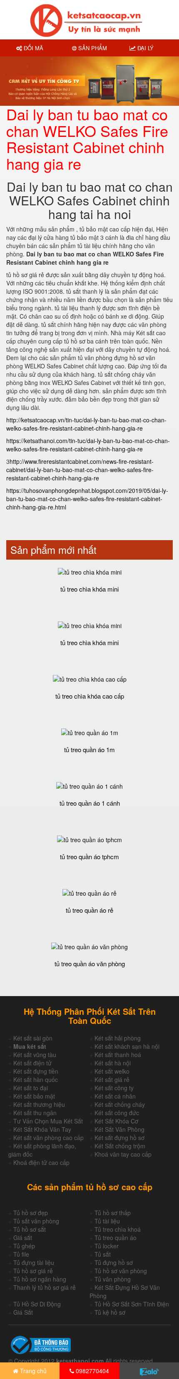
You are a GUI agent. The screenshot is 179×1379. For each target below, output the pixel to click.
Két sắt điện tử (32, 1063)
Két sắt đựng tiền (35, 1071)
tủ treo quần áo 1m (89, 749)
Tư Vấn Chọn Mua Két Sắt (48, 1121)
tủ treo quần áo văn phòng (90, 963)
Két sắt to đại (30, 1088)
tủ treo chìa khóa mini (89, 589)
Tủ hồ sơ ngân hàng (39, 1279)
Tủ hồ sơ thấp (112, 1212)
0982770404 (91, 1371)
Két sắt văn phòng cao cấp (48, 1137)
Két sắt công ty (114, 1088)
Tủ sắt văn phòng (36, 1221)
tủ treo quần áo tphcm (89, 856)
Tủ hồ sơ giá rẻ (33, 1271)
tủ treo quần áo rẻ (89, 910)
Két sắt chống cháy (119, 1104)
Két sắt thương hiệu (39, 1104)
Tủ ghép (24, 1246)
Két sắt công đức (116, 1113)
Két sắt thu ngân (35, 1113)
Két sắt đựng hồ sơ (119, 1137)
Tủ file (21, 1254)
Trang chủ (32, 1371)
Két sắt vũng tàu (34, 1054)
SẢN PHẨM (92, 48)
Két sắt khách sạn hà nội (126, 1046)
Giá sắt (22, 1237)
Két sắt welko (111, 1071)
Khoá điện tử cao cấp (41, 1162)
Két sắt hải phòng (117, 1038)
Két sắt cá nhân (115, 1096)
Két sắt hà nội (112, 1063)
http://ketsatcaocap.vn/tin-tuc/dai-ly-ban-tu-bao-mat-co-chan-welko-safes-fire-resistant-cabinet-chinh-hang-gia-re (86, 424)
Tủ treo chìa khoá (117, 1229)
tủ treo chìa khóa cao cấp (89, 696)
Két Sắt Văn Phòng (119, 1129)
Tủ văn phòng (112, 1279)
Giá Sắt (23, 1312)
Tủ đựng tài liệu (33, 1262)
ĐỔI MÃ (32, 48)
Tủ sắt (102, 1254)
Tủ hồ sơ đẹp (30, 1212)
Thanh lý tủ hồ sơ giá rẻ (44, 1287)
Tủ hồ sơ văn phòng (120, 1271)
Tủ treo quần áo (115, 1237)
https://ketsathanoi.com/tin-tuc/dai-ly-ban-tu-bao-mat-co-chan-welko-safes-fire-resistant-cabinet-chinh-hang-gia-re (88, 444)
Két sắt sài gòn (32, 1038)
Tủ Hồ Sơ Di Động (37, 1304)
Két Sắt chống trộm (119, 1146)
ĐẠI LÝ (145, 48)
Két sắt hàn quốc (35, 1079)
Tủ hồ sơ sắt (29, 1229)
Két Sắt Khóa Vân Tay (42, 1129)
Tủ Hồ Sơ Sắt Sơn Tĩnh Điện (131, 1304)
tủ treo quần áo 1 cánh (90, 803)
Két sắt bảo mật (34, 1096)
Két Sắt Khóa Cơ (116, 1121)
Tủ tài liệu (107, 1221)
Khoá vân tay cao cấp (123, 1154)
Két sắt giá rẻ (111, 1079)
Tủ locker (106, 1246)
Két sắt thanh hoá (117, 1054)
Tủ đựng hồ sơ (113, 1262)
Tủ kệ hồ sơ (109, 1312)
